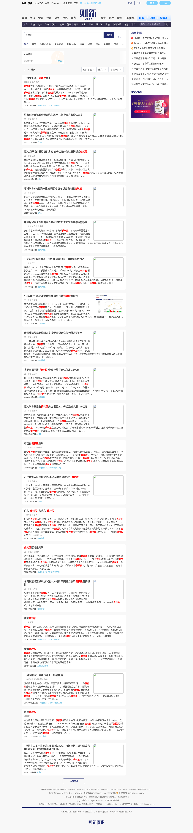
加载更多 (74, 781)
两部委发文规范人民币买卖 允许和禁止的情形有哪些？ (159, 83)
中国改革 (117, 24)
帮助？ (120, 36)
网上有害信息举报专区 (90, 3)
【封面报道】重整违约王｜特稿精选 (43, 675)
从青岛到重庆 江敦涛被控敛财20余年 (151, 73)
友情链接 (128, 811)
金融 (40, 18)
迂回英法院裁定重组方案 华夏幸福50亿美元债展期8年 (53, 332)
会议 (47, 3)
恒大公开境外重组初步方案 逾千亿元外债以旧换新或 (55, 151)
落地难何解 (33, 547)
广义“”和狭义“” (39, 510)
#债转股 (28, 54)
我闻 (30, 3)
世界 (65, 18)
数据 (24, 3)
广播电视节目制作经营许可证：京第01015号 (82, 796)
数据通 (163, 18)
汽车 (47, 24)
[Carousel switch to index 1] (161, 114)
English (129, 18)
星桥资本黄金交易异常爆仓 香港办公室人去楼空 (156, 53)
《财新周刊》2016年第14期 (48, 639)
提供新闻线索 (109, 811)
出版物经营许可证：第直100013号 (115, 796)
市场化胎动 (33, 443)
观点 (73, 18)
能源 (62, 24)
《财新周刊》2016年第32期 (49, 467)
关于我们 (64, 811)
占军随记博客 (42, 666)
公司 (48, 18)
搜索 (108, 35)
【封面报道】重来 (37, 78)
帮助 (76, 3)
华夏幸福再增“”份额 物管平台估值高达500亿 (51, 369)
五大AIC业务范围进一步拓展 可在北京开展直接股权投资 (54, 259)
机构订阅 (39, 3)
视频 (119, 18)
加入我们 (73, 811)
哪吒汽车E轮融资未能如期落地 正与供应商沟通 (53, 188)
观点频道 (40, 538)
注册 (138, 3)
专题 (126, 24)
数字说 (99, 24)
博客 (103, 18)
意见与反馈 (98, 811)
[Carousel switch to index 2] (163, 114)
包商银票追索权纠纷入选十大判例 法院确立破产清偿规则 (57, 583)
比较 (107, 24)
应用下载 (67, 3)
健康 (69, 24)
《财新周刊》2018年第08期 (48, 572)
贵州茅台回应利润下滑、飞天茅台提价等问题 (155, 78)
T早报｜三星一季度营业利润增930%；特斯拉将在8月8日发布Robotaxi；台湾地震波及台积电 (57, 747)
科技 (33, 24)
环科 (76, 24)
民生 (83, 24)
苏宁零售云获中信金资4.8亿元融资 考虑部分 (51, 477)
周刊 (152, 18)
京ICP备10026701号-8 (73, 793)
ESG (91, 24)
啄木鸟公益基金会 (85, 811)
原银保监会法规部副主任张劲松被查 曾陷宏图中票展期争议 (55, 222)
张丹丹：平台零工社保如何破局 (149, 63)
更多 (25, 24)
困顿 (30, 712)
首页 (24, 18)
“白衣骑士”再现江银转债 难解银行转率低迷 (51, 296)
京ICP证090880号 (56, 793)
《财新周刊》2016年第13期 (48, 105)
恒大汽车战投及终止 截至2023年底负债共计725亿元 (55, 406)
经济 (32, 18)
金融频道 (42, 249)
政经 (57, 18)
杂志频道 (43, 736)
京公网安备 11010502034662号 (132, 793)
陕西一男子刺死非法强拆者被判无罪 (151, 68)
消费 (54, 24)
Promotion (56, 3)
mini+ (142, 18)
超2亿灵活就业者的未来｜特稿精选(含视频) (154, 48)
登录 (130, 3)
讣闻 (133, 24)
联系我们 (120, 811)
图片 (111, 18)
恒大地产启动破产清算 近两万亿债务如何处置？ (156, 42)
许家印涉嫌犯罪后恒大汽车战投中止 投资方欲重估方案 (53, 114)
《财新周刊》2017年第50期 (50, 702)
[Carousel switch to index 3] (166, 114)
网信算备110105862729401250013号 (99, 793)
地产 (40, 24)
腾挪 (30, 618)
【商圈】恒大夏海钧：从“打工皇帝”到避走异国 (156, 37)
